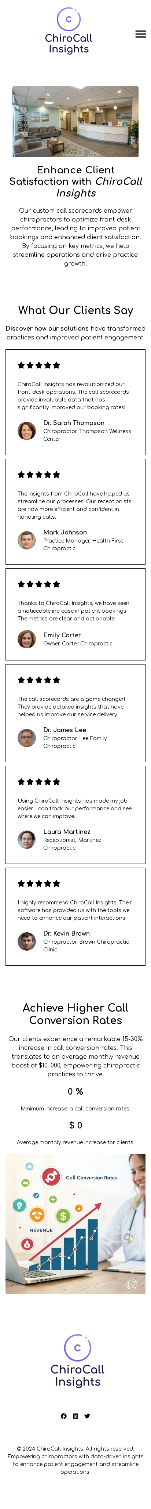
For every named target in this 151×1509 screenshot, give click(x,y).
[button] (141, 34)
